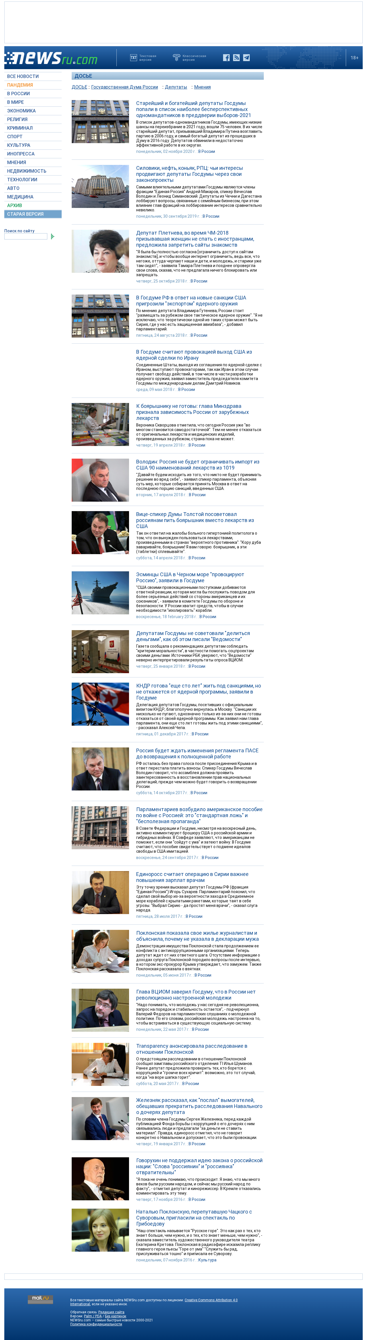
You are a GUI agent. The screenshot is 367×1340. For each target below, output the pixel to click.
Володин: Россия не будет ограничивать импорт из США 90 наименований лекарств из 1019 (197, 465)
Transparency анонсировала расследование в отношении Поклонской (191, 1049)
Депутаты (176, 87)
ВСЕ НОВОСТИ (23, 76)
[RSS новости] (236, 57)
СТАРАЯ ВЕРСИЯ (25, 214)
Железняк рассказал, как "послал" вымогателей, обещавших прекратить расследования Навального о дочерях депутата (199, 1106)
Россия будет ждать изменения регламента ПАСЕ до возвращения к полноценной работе (197, 753)
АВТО (13, 188)
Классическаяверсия (194, 57)
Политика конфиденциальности (96, 1324)
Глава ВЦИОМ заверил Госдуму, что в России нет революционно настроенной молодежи (196, 995)
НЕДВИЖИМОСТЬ (26, 171)
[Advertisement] (183, 22)
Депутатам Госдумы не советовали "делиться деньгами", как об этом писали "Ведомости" (193, 636)
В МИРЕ (15, 102)
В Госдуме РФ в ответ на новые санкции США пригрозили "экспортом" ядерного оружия (191, 301)
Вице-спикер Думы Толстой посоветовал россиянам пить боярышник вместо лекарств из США (195, 520)
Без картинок (115, 1316)
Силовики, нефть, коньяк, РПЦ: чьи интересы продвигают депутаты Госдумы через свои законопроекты (189, 174)
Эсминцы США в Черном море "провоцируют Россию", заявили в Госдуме (190, 577)
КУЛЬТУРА (18, 145)
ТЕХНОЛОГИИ (22, 179)
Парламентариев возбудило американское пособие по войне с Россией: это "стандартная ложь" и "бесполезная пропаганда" (199, 815)
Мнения (202, 87)
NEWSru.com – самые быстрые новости (102, 1320)
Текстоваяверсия (147, 57)
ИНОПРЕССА (21, 154)
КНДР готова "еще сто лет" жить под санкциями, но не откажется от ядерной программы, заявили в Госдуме (198, 692)
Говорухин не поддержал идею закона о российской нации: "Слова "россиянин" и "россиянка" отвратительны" (199, 1166)
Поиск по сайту (19, 231)
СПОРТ (15, 136)
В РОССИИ (18, 93)
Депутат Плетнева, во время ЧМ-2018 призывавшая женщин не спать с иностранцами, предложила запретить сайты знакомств (195, 239)
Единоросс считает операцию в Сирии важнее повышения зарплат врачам (192, 877)
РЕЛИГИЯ (17, 119)
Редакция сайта (111, 1312)
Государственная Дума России (124, 87)
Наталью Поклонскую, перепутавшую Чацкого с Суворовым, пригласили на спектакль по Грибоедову (194, 1218)
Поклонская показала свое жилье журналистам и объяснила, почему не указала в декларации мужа (197, 936)
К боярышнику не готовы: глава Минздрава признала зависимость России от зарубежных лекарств (192, 412)
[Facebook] (226, 57)
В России (206, 151)
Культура (207, 1260)
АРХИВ (14, 205)
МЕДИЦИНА (20, 197)
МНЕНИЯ (16, 162)
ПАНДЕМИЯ (20, 85)
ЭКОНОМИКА (21, 111)
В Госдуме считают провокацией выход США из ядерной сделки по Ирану (194, 355)
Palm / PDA (93, 1316)
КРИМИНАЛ (20, 128)
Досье (83, 76)
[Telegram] (246, 57)
